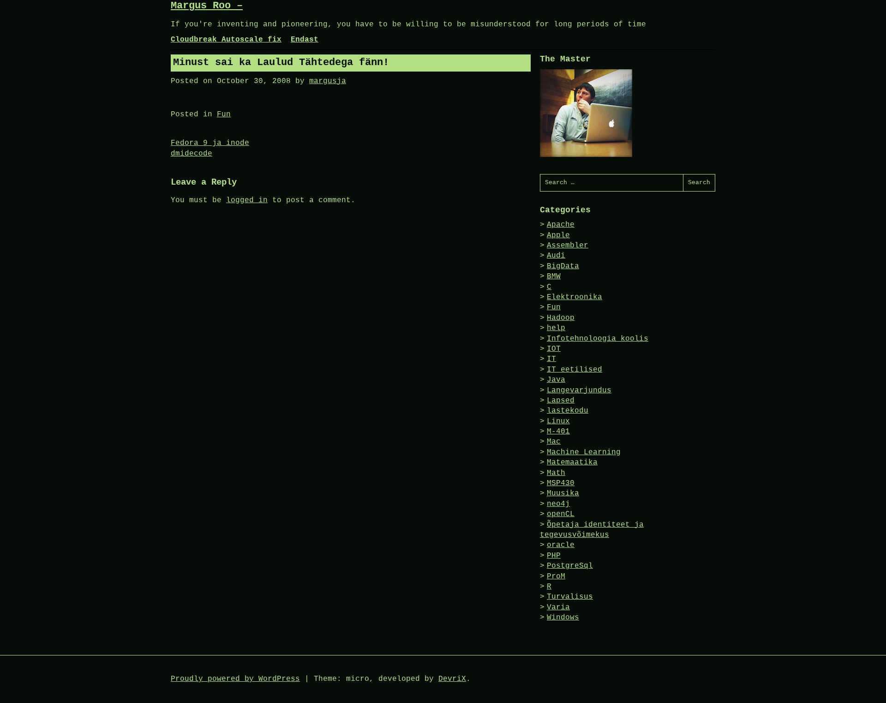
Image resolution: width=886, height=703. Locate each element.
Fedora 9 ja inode (210, 143)
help (556, 328)
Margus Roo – (207, 6)
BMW (554, 276)
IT (551, 359)
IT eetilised (574, 370)
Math (556, 473)
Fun (224, 114)
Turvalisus (570, 597)
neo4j (558, 504)
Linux (558, 421)
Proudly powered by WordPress (235, 679)
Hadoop (561, 318)
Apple (558, 235)
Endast (304, 40)
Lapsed (561, 401)
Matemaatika (572, 462)
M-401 (558, 431)
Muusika (563, 493)
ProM (556, 576)
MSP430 (561, 483)
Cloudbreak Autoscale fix (226, 40)
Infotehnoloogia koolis (597, 339)
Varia (558, 607)
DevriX (452, 679)
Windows (563, 617)
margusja (327, 81)
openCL (561, 514)
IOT (554, 349)
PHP (554, 556)
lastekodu (567, 411)
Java (556, 380)
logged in (247, 200)
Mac (554, 442)
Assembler (567, 245)
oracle (561, 545)
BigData (563, 266)
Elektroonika (574, 297)
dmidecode (191, 154)
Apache (561, 225)
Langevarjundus (579, 390)
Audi (556, 256)
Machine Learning (584, 452)
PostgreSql (570, 566)
